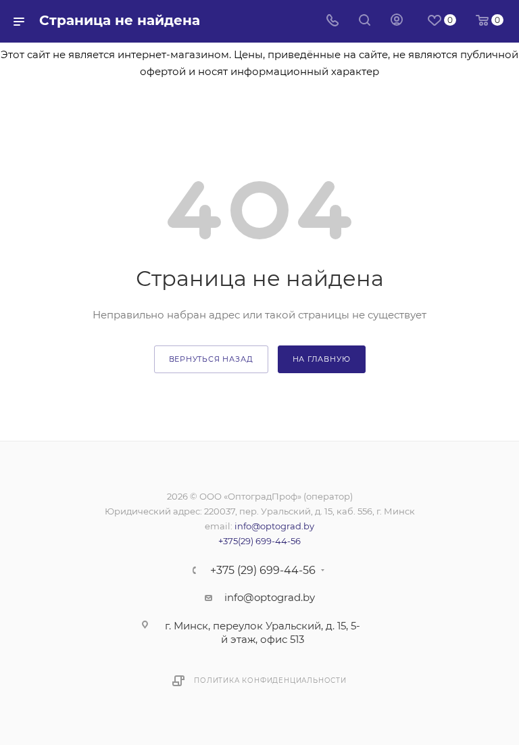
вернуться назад (211, 359)
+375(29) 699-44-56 (259, 540)
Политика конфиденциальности (270, 680)
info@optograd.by (274, 526)
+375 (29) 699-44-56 (263, 570)
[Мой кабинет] (397, 21)
